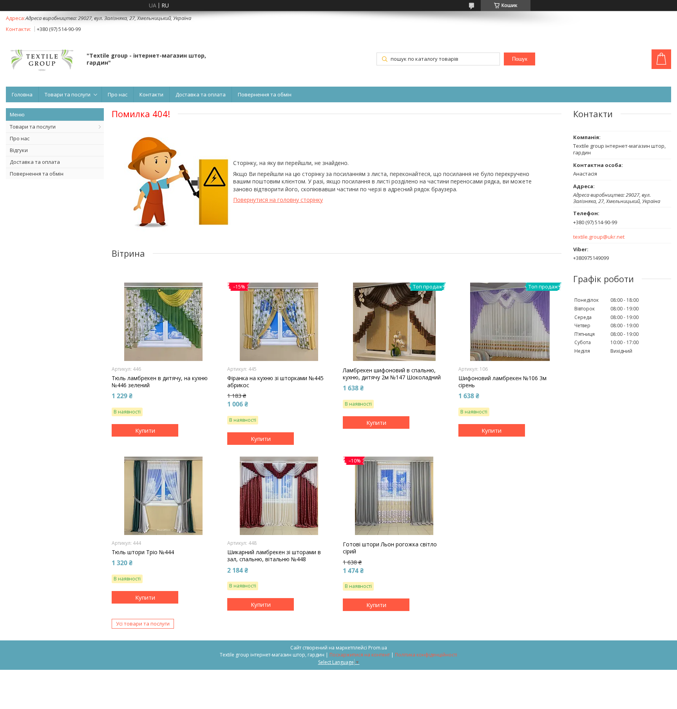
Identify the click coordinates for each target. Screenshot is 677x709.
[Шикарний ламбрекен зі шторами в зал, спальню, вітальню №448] (278, 496)
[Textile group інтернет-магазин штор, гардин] (42, 60)
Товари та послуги (68, 94)
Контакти (151, 94)
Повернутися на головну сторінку (278, 199)
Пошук (519, 59)
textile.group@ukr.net (599, 237)
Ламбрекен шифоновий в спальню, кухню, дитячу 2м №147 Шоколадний (392, 374)
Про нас (117, 94)
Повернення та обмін (264, 94)
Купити (145, 430)
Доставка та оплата (201, 94)
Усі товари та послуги (143, 623)
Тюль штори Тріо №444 (143, 552)
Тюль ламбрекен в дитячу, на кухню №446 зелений (160, 382)
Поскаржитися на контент (359, 654)
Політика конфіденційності (426, 654)
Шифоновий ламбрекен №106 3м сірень (502, 382)
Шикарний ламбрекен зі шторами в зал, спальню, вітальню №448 (274, 556)
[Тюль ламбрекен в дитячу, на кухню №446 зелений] (163, 322)
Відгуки (19, 150)
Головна (22, 94)
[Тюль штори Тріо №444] (163, 496)
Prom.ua (377, 647)
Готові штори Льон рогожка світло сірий (390, 548)
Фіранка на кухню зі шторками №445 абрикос (275, 382)
